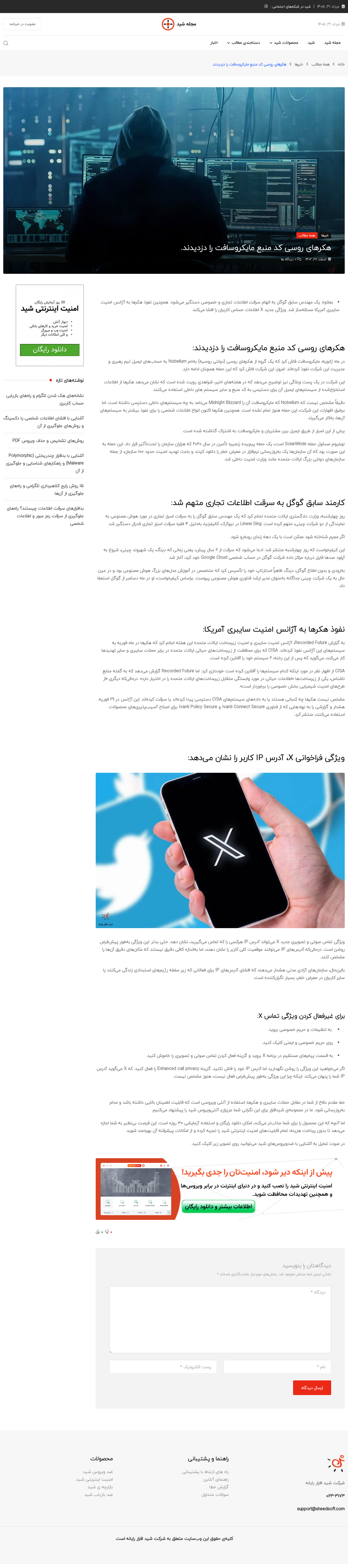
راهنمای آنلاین (216, 1479)
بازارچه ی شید (100, 1487)
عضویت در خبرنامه (23, 24)
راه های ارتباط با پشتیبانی (205, 1471)
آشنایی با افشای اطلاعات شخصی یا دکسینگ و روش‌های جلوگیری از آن (43, 421)
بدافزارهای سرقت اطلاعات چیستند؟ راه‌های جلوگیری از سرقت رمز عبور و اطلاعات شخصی (45, 515)
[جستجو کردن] (6, 42)
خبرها (299, 64)
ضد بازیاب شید (98, 1494)
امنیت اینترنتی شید (94, 1479)
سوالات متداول (215, 1494)
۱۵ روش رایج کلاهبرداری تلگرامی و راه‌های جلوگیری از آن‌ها (47, 489)
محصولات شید (286, 42)
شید (311, 42)
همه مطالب (321, 64)
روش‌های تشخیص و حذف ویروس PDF (48, 440)
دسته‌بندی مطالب (246, 42)
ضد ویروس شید (98, 1471)
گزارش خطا (219, 1487)
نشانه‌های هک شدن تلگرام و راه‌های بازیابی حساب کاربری (45, 399)
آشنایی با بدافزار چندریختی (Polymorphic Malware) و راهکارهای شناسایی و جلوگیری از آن (45, 463)
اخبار (213, 42)
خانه (341, 64)
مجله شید (332, 42)
